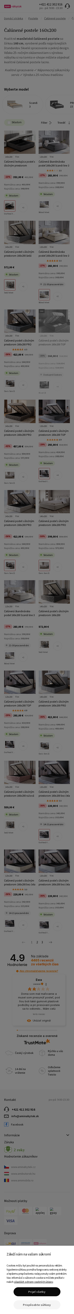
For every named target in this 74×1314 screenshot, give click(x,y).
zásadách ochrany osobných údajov (33, 1282)
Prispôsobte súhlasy (37, 1305)
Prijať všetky (36, 1292)
